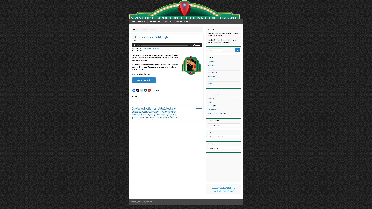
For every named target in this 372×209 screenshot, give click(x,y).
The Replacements (146, 119)
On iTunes (211, 68)
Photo (210, 102)
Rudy (150, 112)
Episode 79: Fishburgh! (154, 37)
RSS (141, 51)
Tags (209, 132)
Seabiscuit (155, 112)
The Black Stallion (151, 116)
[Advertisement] (224, 167)
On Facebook (212, 65)
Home (133, 21)
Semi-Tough (162, 112)
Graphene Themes (144, 203)
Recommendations (181, 21)
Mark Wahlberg (162, 111)
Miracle (134, 112)
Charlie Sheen (165, 108)
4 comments (198, 108)
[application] (167, 45)
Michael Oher (171, 111)
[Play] (135, 45)
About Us (141, 21)
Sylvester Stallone (154, 114)
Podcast (148, 40)
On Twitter (211, 61)
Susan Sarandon (144, 114)
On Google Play (212, 72)
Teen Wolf (173, 114)
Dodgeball (139, 109)
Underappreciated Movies (215, 113)
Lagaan (146, 111)
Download (155, 48)
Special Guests (213, 121)
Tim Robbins (164, 119)
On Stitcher (211, 80)
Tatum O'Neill (165, 114)
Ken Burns (167, 109)
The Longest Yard (164, 117)
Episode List (167, 21)
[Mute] (194, 45)
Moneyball (140, 112)
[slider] (198, 45)
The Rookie (156, 119)
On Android (211, 76)
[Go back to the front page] (184, 9)
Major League (152, 111)
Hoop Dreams (146, 109)
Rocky (146, 112)
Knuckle (140, 111)
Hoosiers (154, 109)
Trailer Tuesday (212, 109)
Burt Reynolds (156, 108)
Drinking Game (154, 21)
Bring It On (147, 108)
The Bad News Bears (138, 116)
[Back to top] (367, 204)
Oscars (210, 98)
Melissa (142, 40)
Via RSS (210, 83)
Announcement (212, 95)
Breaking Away (139, 108)
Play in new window (145, 48)
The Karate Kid (154, 117)
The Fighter (170, 116)
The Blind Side (161, 116)
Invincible (161, 109)
